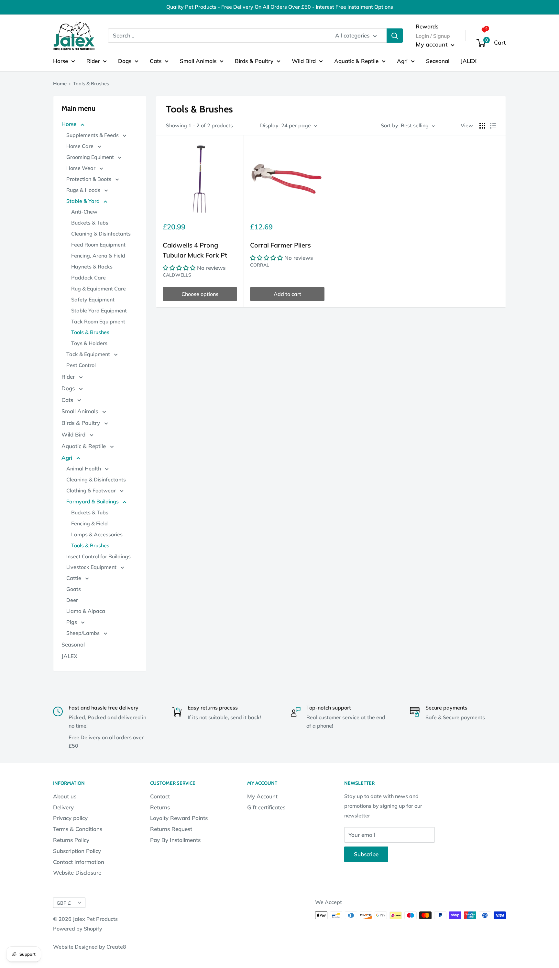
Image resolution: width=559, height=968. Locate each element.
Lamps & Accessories (97, 534)
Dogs (124, 60)
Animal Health (84, 468)
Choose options (199, 294)
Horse (60, 60)
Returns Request (171, 829)
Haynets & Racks (92, 266)
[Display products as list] (493, 126)
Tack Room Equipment (98, 321)
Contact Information (78, 861)
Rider (93, 60)
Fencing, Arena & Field (98, 255)
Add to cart (287, 294)
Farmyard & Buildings (93, 501)
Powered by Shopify (77, 928)
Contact (160, 796)
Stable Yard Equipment (99, 310)
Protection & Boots (89, 179)
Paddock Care (88, 277)
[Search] (395, 35)
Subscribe (366, 854)
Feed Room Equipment (98, 244)
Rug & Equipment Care (98, 288)
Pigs (72, 622)
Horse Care (80, 146)
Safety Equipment (93, 299)
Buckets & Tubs (89, 222)
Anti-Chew (84, 211)
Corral (259, 265)
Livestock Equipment (92, 567)
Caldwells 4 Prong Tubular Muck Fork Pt (195, 250)
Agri (402, 60)
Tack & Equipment (88, 354)
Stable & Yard (83, 201)
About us (64, 796)
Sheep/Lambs (83, 633)
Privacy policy (70, 818)
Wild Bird (304, 60)
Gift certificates (266, 807)
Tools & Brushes (90, 332)
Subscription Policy (77, 850)
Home (60, 83)
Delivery (63, 807)
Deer (72, 600)
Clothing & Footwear (91, 490)
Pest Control (81, 365)
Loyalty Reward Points (179, 818)
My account (432, 44)
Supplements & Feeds (93, 135)
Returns (160, 807)
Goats (73, 589)
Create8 (116, 946)
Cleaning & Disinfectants (101, 233)
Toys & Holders (89, 343)
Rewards (427, 26)
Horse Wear (81, 168)
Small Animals (198, 60)
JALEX (469, 60)
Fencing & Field (89, 523)
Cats (155, 60)
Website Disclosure (77, 872)
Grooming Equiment (90, 157)
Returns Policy (71, 839)
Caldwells (177, 275)
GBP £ (64, 903)
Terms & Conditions (77, 829)
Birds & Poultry (254, 60)
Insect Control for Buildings (98, 556)
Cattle (74, 578)
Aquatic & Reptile (356, 60)
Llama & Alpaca (85, 611)
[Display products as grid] (482, 126)
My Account (262, 796)
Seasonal (437, 60)
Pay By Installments (175, 839)
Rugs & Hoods (84, 190)
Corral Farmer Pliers (280, 245)
